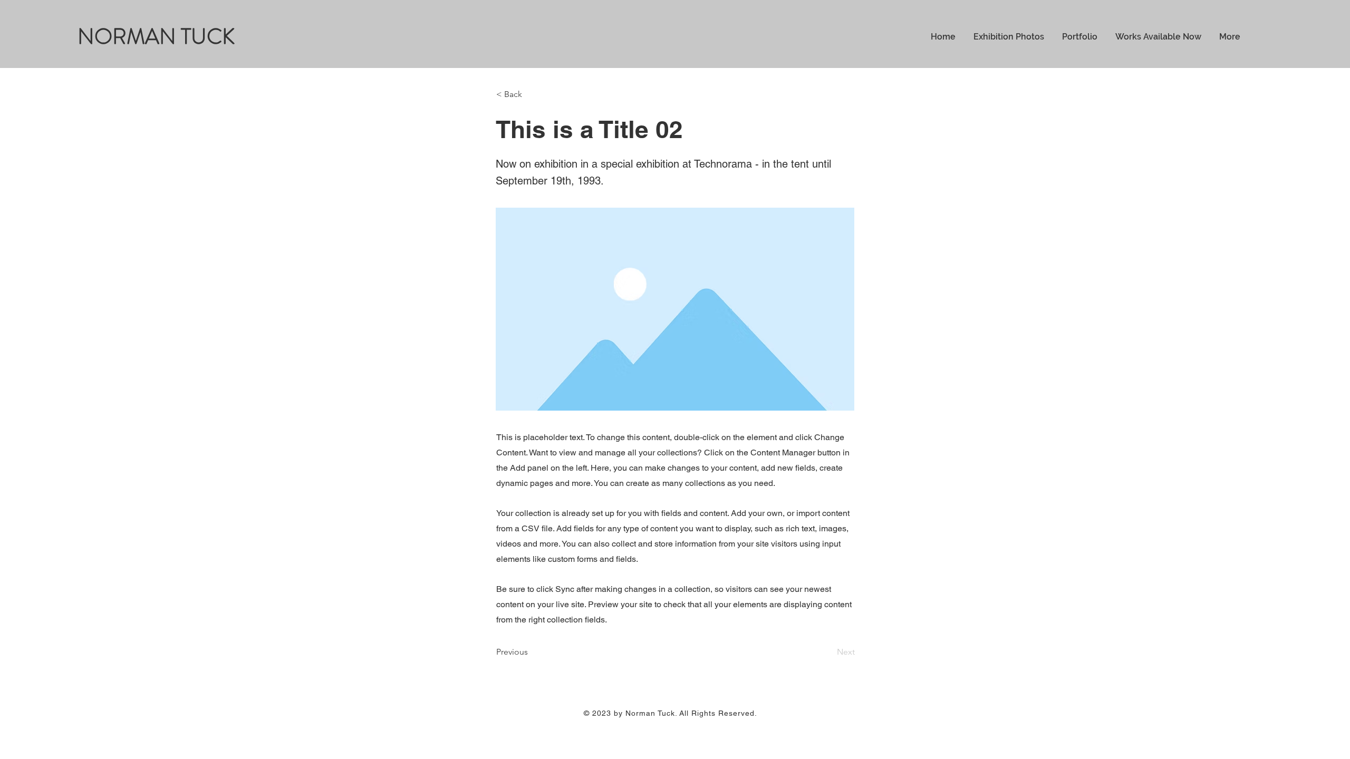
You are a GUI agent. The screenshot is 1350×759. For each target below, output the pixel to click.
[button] (531, 94)
